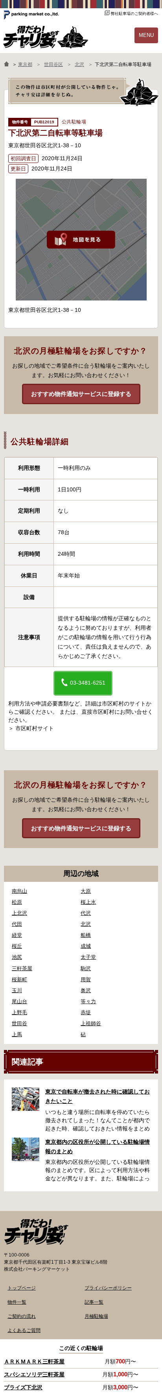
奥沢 (86, 990)
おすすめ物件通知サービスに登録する (81, 393)
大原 (86, 891)
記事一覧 (94, 1302)
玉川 (17, 990)
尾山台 (19, 1001)
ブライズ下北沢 (23, 1387)
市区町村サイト (34, 728)
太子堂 (88, 957)
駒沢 (86, 968)
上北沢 (19, 913)
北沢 (86, 924)
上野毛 (19, 1012)
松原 (17, 902)
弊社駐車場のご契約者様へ (134, 13)
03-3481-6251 (86, 683)
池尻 (17, 957)
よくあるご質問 (23, 1330)
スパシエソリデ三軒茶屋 (34, 1374)
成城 (86, 946)
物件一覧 (16, 1302)
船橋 (86, 935)
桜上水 (88, 902)
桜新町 (19, 979)
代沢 (86, 913)
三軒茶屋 (22, 968)
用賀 (86, 979)
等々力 (88, 1001)
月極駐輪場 (96, 1316)
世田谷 (19, 1023)
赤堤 (86, 1012)
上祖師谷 (91, 1023)
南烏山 (19, 891)
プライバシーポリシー (108, 1288)
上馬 (17, 1034)
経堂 (17, 935)
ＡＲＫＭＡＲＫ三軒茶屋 (34, 1361)
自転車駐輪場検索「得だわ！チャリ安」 (36, 1232)
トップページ (21, 1288)
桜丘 (17, 946)
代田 (17, 924)
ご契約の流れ (21, 1316)
